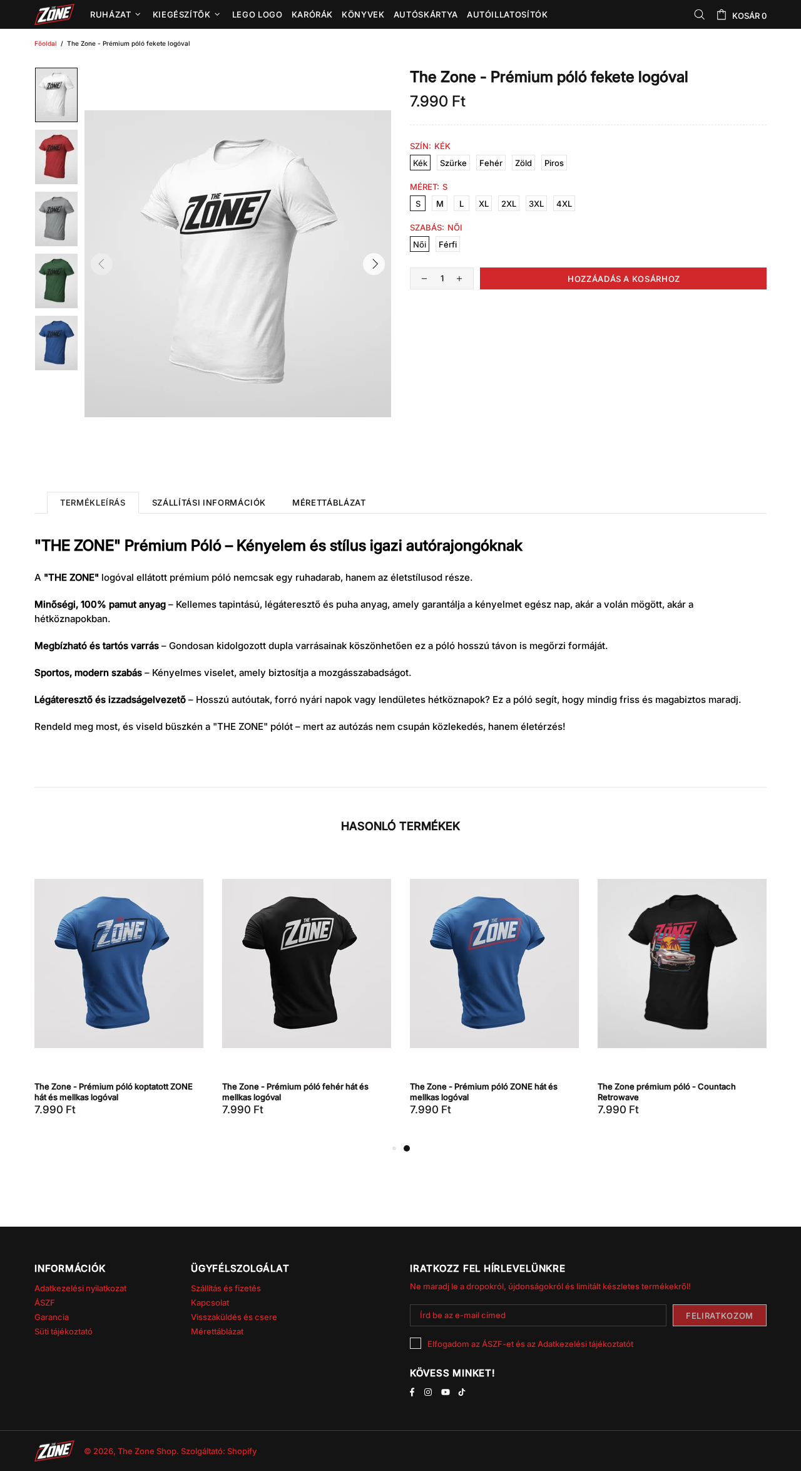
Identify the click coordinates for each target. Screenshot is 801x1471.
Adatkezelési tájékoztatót (585, 1344)
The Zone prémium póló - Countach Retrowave (667, 1091)
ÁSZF (44, 1302)
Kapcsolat (210, 1302)
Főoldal (45, 43)
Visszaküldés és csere (234, 1317)
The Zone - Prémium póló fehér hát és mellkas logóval (295, 1091)
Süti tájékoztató (63, 1331)
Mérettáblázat (217, 1331)
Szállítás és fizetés (226, 1288)
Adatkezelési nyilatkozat (80, 1288)
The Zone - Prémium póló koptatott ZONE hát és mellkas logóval (113, 1091)
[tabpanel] (494, 998)
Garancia (51, 1317)
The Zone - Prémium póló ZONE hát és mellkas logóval (484, 1091)
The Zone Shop (54, 14)
